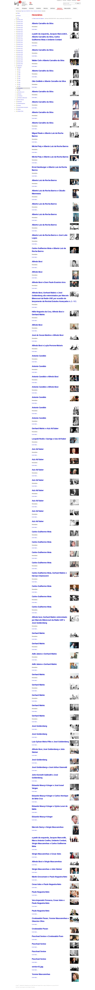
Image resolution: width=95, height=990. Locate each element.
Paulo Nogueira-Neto (40, 892)
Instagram (69, 0)
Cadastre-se (59, 0)
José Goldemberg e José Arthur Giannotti (49, 767)
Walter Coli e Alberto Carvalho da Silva (48, 60)
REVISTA (46, 8)
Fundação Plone (40, 985)
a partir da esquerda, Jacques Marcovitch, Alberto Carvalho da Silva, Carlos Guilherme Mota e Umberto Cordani (49, 37)
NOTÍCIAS (52, 8)
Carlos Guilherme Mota (41, 532)
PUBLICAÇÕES (67, 8)
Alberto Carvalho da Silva (42, 23)
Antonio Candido (39, 356)
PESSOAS (31, 8)
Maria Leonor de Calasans (38, 18)
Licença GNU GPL (55, 985)
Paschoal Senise (39, 944)
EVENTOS (38, 8)
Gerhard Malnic (38, 633)
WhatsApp (74, 0)
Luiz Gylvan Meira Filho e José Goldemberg (50, 742)
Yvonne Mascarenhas (41, 974)
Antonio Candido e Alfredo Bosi (45, 376)
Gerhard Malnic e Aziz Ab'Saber (45, 428)
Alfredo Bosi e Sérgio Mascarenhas (47, 861)
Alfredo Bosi (37, 261)
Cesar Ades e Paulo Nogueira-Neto (46, 884)
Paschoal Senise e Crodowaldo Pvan (47, 936)
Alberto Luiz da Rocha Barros (44, 180)
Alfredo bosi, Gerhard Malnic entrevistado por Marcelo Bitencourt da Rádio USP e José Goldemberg (49, 620)
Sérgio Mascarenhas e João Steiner (47, 869)
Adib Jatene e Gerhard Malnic (44, 654)
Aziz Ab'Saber (38, 449)
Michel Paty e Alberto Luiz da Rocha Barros (50, 146)
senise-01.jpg (37, 967)
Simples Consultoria (31, 987)
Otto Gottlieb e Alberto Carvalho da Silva (49, 81)
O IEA (17, 8)
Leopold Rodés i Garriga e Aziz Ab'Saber (49, 439)
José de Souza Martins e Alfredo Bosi (47, 335)
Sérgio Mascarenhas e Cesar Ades (46, 854)
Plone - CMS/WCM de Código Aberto (22, 985)
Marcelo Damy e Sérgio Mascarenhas (47, 827)
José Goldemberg (39, 726)
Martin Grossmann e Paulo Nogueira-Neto (49, 877)
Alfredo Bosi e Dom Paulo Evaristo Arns (49, 282)
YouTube (64, 0)
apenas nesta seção (67, 4)
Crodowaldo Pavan (40, 929)
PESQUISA (24, 8)
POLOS (75, 8)
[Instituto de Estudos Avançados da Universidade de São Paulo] (31, 3)
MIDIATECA (59, 8)
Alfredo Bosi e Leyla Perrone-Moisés (47, 345)
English (78, 0)
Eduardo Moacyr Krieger (42, 817)
